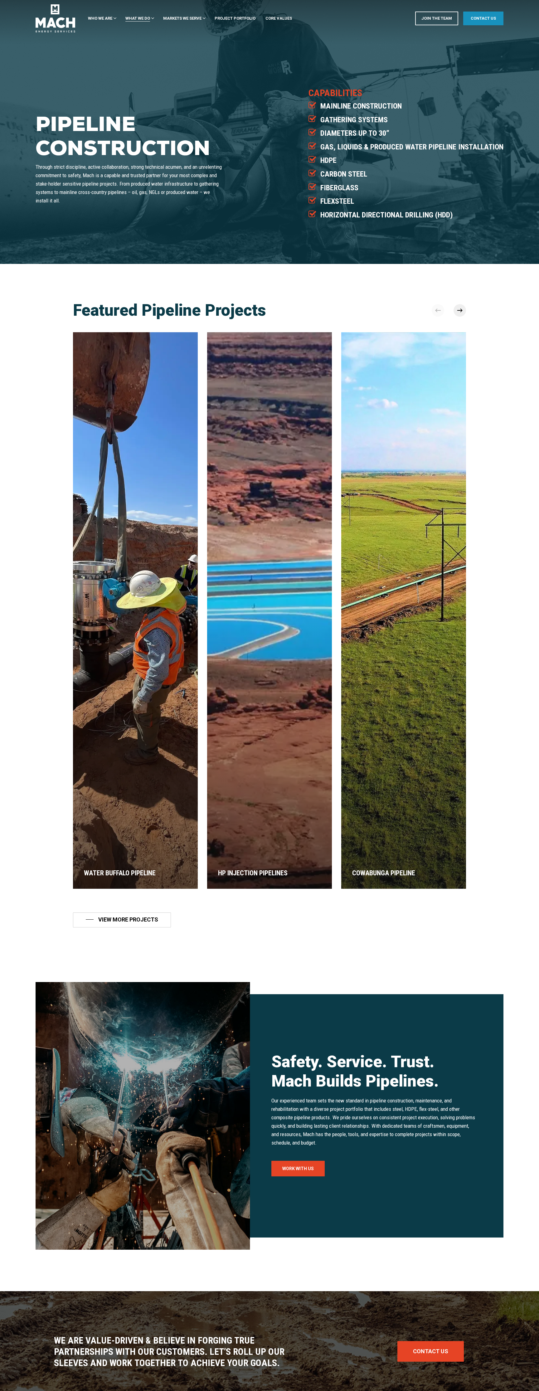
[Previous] (438, 310)
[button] (122, 919)
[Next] (460, 310)
